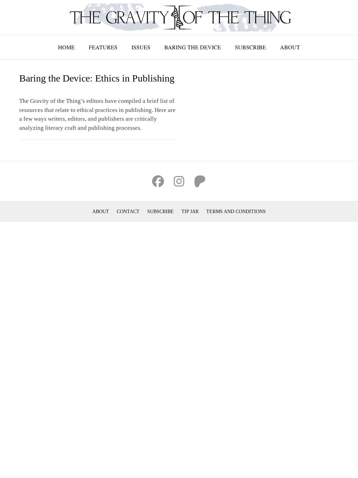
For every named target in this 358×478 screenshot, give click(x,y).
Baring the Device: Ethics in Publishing (96, 78)
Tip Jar (190, 211)
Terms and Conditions (236, 211)
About (290, 47)
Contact (128, 211)
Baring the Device (192, 47)
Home (66, 47)
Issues (140, 47)
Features (103, 47)
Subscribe (250, 47)
